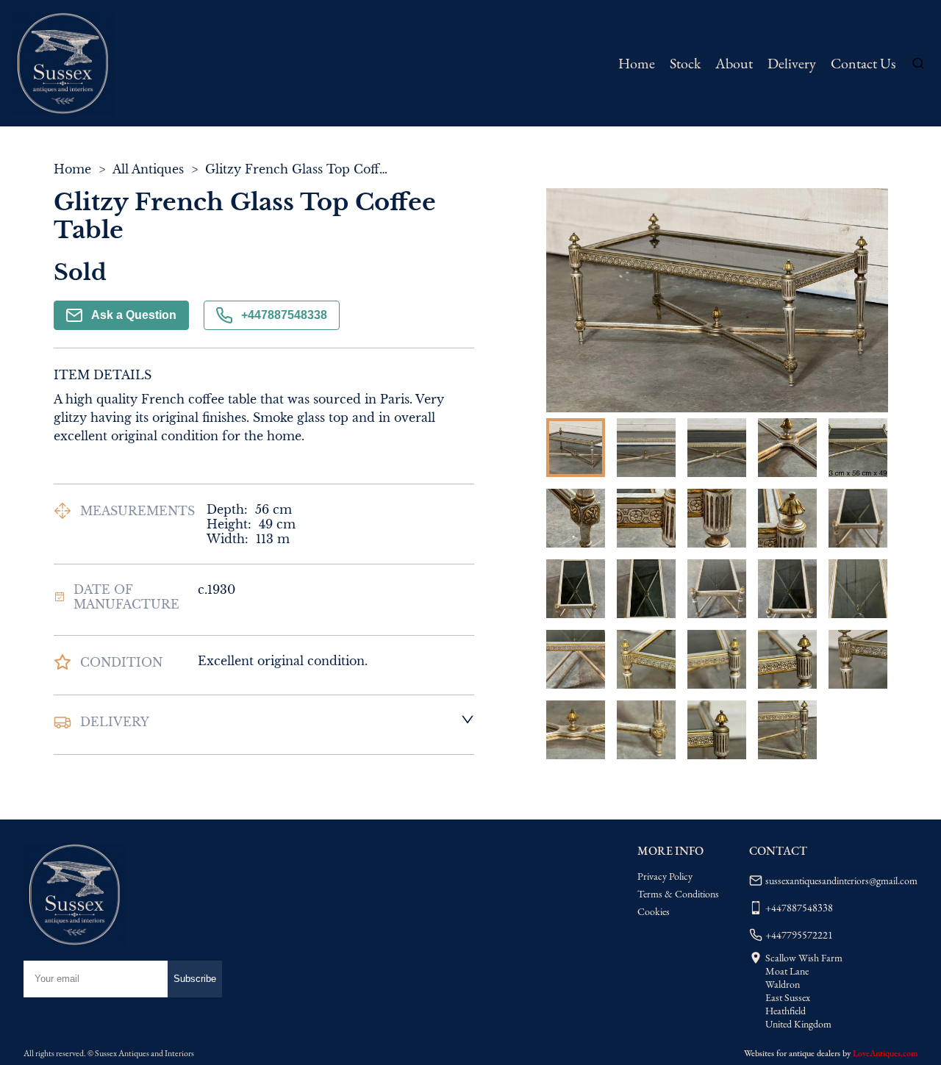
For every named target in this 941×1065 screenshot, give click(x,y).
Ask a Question (133, 315)
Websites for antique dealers (792, 1053)
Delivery (792, 63)
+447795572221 (799, 935)
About (734, 63)
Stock (685, 63)
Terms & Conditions (678, 893)
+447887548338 (284, 315)
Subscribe (194, 978)
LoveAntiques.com (885, 1053)
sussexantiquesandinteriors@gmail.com (841, 880)
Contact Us (863, 63)
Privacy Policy (665, 876)
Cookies (653, 911)
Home (636, 63)
